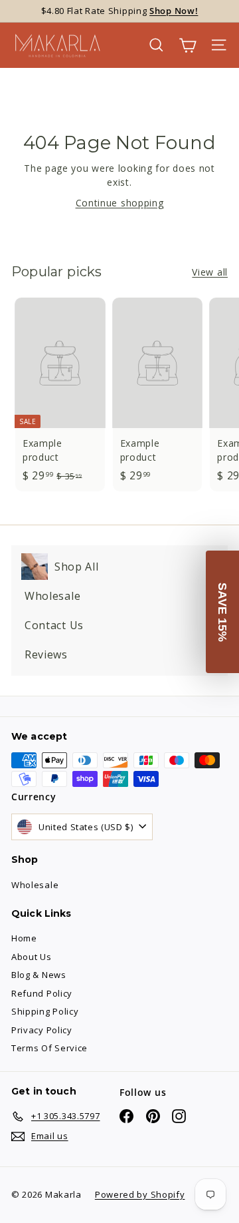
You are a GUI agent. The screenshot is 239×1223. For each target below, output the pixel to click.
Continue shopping (120, 202)
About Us (31, 957)
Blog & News (38, 975)
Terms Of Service (49, 1048)
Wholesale (34, 885)
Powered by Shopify (140, 1194)
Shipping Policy (45, 1011)
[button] (222, 612)
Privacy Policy (41, 1030)
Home (24, 938)
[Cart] (187, 45)
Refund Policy (41, 993)
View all (210, 272)
